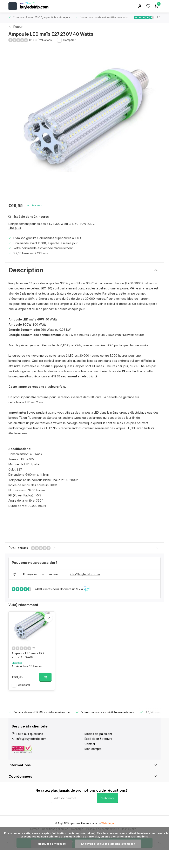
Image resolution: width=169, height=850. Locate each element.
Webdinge (107, 823)
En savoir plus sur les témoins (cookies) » (108, 843)
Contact (89, 744)
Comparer (69, 40)
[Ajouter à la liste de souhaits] (48, 618)
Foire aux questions (29, 734)
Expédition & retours (98, 738)
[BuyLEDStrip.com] (34, 6)
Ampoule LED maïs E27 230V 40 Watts (28, 655)
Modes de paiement (98, 734)
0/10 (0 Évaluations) (41, 40)
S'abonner (107, 798)
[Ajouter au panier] (45, 677)
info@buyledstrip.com (85, 574)
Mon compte (93, 749)
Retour (17, 26)
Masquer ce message (52, 843)
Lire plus (14, 228)
